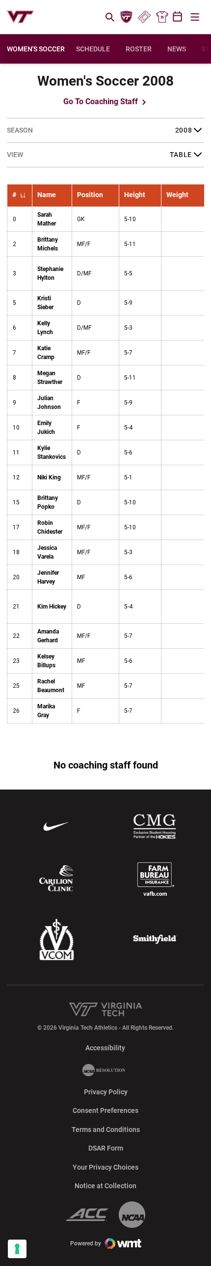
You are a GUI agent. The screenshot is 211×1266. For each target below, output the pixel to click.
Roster (139, 49)
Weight (177, 195)
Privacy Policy (106, 1092)
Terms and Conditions (106, 1129)
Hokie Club (126, 17)
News (176, 49)
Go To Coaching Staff (101, 101)
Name (46, 195)
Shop (162, 17)
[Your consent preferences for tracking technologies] (17, 1249)
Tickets (144, 17)
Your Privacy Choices (105, 1167)
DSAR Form (105, 1148)
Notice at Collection (105, 1186)
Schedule (93, 49)
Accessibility (105, 1047)
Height (134, 195)
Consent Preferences (105, 1110)
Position (90, 195)
